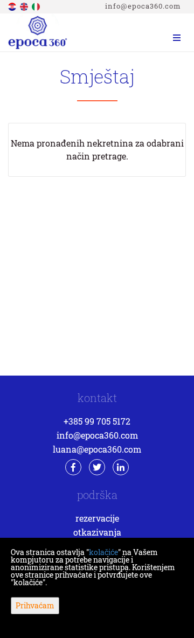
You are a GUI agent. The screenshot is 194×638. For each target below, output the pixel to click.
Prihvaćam (35, 605)
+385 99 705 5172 (97, 421)
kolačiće (103, 552)
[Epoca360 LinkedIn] (121, 467)
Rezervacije (97, 518)
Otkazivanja (97, 532)
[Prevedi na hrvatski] (13, 5)
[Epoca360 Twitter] (97, 467)
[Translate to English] (25, 5)
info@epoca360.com (143, 6)
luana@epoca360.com (97, 449)
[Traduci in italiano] (36, 5)
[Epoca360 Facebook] (73, 467)
